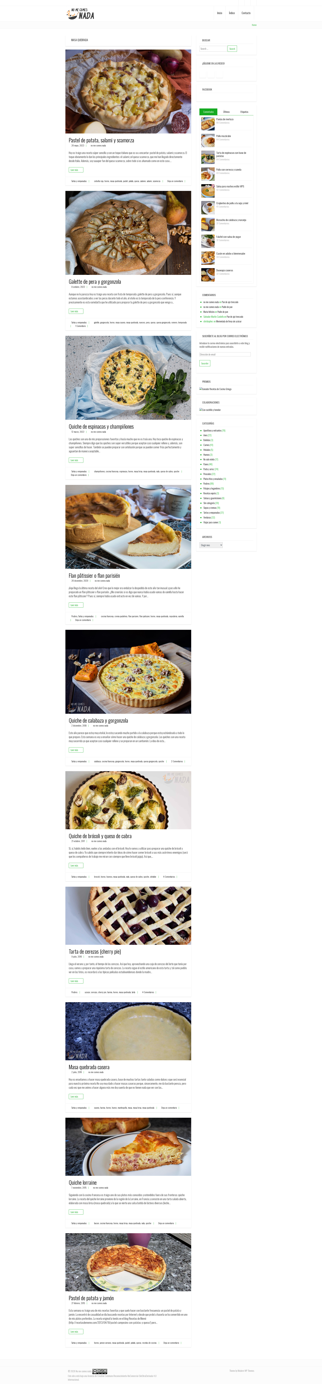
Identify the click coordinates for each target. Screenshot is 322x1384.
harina (109, 992)
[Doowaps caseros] (208, 274)
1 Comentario (80, 326)
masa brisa (138, 471)
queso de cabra (166, 471)
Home (254, 25)
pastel (125, 181)
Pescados (207, 474)
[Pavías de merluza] (208, 123)
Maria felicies (208, 311)
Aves (205, 435)
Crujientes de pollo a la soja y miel (232, 203)
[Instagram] (247, 3)
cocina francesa (112, 471)
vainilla (181, 616)
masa (130, 1107)
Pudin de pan (227, 307)
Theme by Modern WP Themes (241, 1370)
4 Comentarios (169, 876)
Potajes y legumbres (211, 488)
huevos (109, 876)
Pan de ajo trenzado (230, 302)
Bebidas (206, 440)
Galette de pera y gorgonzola (95, 281)
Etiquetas (244, 112)
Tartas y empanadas (79, 181)
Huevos (206, 454)
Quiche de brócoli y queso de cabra (100, 836)
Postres (74, 616)
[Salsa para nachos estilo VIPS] (208, 190)
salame (143, 181)
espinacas (123, 471)
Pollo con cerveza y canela (228, 169)
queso (136, 181)
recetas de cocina (149, 1342)
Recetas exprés (209, 493)
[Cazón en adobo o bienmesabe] (208, 257)
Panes (205, 464)
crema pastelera (121, 616)
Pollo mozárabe (223, 136)
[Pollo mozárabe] (208, 140)
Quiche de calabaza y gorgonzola (98, 720)
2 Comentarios (177, 761)
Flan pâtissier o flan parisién (94, 575)
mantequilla (122, 1107)
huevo (114, 1107)
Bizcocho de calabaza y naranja (231, 220)
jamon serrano (105, 1342)
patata (131, 181)
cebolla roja (98, 181)
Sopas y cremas (209, 507)
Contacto (246, 13)
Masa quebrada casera (89, 1067)
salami (149, 181)
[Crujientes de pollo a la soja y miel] (208, 207)
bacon (96, 1223)
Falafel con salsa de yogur (228, 237)
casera (96, 1107)
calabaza (97, 761)
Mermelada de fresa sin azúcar (228, 321)
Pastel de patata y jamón (91, 1298)
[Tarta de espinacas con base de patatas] (208, 157)
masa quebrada (116, 181)
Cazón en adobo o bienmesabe (230, 253)
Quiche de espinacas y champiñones (101, 426)
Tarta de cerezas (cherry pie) (95, 951)
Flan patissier (144, 616)
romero (174, 322)
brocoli (97, 876)
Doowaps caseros (224, 270)
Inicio (219, 13)
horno (106, 181)
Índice (232, 13)
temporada (182, 322)
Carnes (206, 445)
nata (157, 471)
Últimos (226, 112)
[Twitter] (253, 3)
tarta (133, 992)
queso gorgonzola (163, 322)
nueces (142, 322)
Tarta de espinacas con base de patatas (231, 154)
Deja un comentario (175, 181)
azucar (87, 992)
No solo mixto (208, 459)
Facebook (207, 89)
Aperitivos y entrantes (212, 430)
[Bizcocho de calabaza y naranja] (208, 224)
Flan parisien (133, 616)
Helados (206, 449)
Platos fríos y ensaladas (213, 479)
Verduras (207, 517)
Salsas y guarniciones (212, 498)
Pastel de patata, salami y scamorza (101, 140)
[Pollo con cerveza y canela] (208, 173)
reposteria (173, 616)
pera (148, 322)
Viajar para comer (210, 522)
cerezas (94, 992)
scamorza (156, 181)
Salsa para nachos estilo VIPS (230, 186)
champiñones (99, 471)
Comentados (208, 112)
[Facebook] (241, 3)
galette (96, 322)
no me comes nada (98, 145)
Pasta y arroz (208, 469)
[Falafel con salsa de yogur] (208, 241)
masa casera (120, 322)
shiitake (153, 876)
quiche (176, 471)
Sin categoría (209, 503)
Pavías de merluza (224, 119)
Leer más (74, 170)
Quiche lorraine (83, 1182)
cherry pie (102, 992)
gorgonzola (104, 322)
